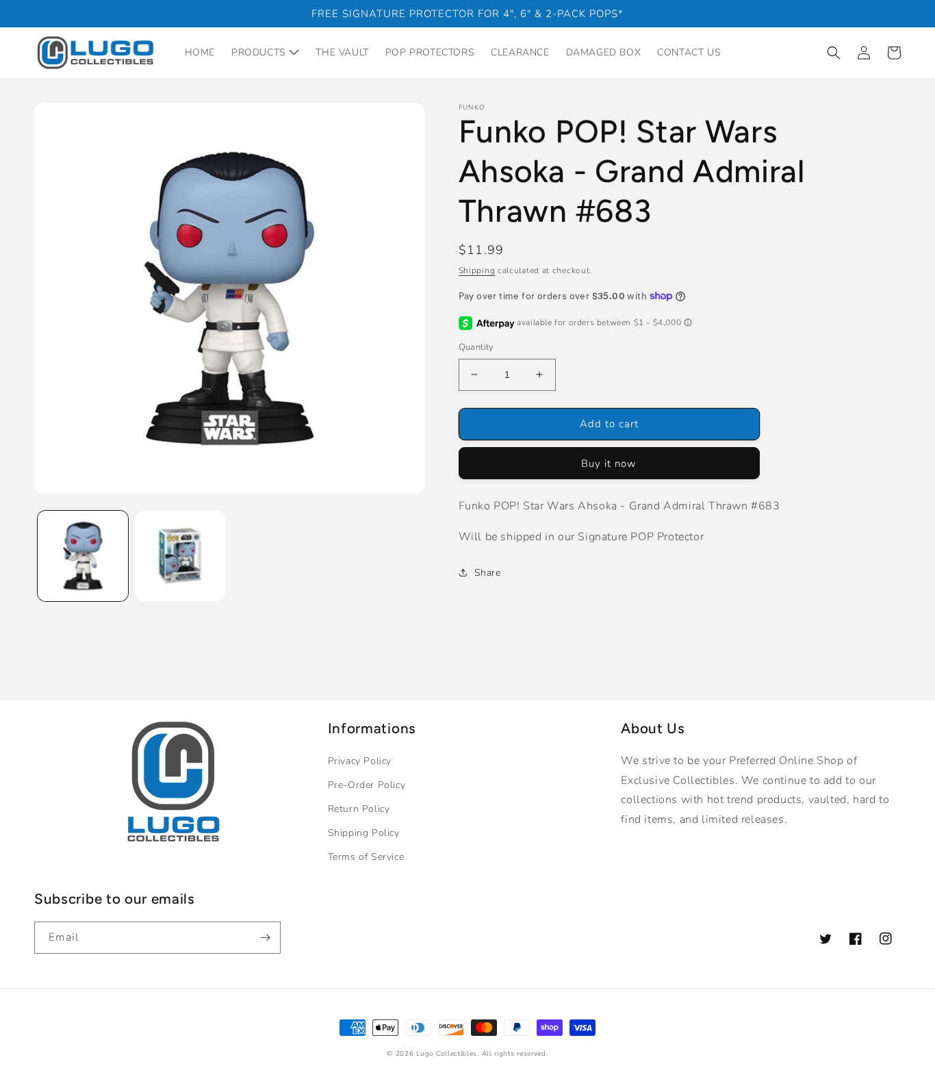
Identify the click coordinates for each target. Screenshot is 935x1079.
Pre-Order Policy (367, 784)
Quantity (476, 347)
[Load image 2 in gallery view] (180, 556)
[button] (834, 53)
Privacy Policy (360, 760)
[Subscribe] (265, 938)
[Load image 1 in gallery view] (83, 556)
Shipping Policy (364, 832)
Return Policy (359, 808)
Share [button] (487, 572)
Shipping (477, 270)
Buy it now (609, 463)
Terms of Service (366, 856)
